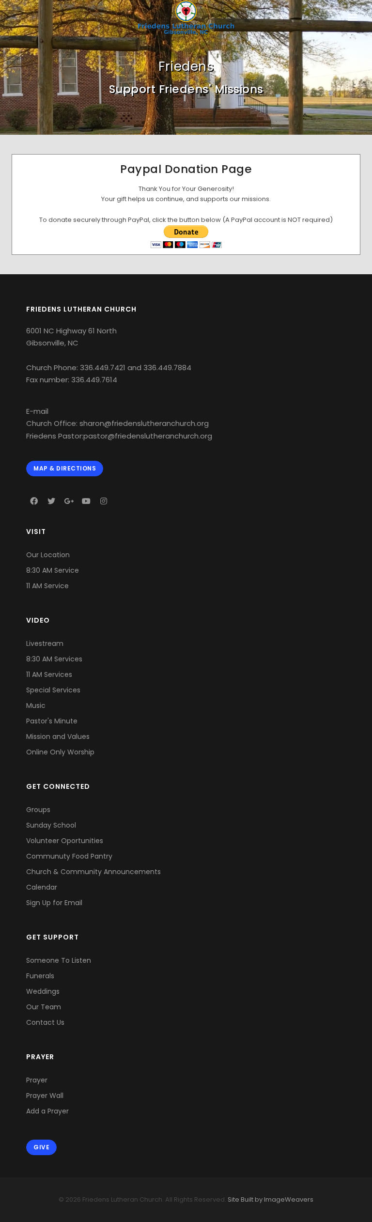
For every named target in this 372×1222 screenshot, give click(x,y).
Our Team (43, 1007)
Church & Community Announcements (93, 872)
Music (36, 705)
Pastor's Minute (52, 721)
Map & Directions (64, 468)
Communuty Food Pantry (69, 856)
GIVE (41, 1147)
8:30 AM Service (52, 570)
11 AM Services (49, 674)
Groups (38, 810)
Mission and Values (58, 736)
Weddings (43, 991)
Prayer (36, 1080)
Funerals (40, 976)
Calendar (41, 887)
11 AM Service (47, 586)
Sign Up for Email (54, 903)
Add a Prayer (47, 1111)
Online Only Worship (60, 752)
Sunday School (51, 825)
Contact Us (45, 1022)
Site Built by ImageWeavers (269, 1199)
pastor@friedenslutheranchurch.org (147, 436)
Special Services (53, 690)
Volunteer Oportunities (64, 841)
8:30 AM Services (54, 659)
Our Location (48, 555)
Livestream (44, 643)
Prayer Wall (44, 1095)
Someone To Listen (58, 960)
